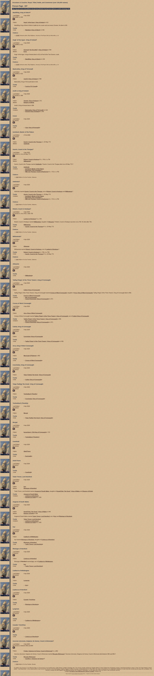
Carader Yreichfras (29, 599)
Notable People (43, 8)
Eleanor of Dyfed (88, 491)
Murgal (26, 413)
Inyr (25, 486)
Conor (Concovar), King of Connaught (37, 299)
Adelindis (26, 143)
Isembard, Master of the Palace (34, 169)
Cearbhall (28, 472)
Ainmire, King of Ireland (31, 100)
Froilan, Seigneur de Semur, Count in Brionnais (38, 651)
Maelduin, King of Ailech (32, 30)
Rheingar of (30, 488)
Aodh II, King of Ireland (31, 79)
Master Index (31, 8)
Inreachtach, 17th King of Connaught (35, 432)
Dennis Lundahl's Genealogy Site (61, 8)
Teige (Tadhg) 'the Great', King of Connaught (37, 375)
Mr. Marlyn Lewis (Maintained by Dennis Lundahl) (82, 671)
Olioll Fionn (27, 451)
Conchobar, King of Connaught (33, 336)
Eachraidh (28, 456)
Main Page (15, 8)
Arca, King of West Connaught (83, 293)
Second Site (80, 673)
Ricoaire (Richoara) (58, 654)
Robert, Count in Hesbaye (31, 159)
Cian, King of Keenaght (32, 127)
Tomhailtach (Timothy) (30, 394)
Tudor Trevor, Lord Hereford (41, 516)
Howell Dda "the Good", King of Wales (68, 491)
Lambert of (30, 219)
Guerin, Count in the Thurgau (32, 142)
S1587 (17, 35)
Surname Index (22, 8)
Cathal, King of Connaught (32, 290)
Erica (25, 51)
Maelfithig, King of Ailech (32, 59)
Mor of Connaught (30, 297)
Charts (36, 8)
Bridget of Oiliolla (29, 102)
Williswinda (27, 161)
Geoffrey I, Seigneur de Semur (34, 658)
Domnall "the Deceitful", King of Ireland (35, 50)
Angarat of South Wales (42, 491)
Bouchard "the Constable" (33, 170)
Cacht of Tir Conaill (31, 86)
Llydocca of (31, 496)
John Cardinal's (75, 673)
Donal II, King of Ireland (32, 111)
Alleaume (51, 222)
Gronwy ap (30, 497)
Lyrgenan (26, 580)
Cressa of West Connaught (58, 293)
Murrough (30, 355)
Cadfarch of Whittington (31, 536)
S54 (17, 177)
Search (50, 8)
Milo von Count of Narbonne (36, 171)
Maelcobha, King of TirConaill (34, 110)
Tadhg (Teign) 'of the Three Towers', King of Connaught (51, 316)
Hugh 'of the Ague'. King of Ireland (34, 22)
